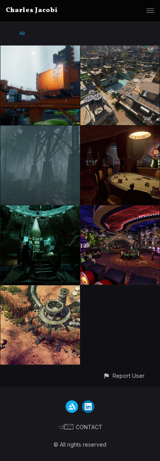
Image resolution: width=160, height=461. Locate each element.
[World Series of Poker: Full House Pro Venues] (120, 209)
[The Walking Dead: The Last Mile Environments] (40, 130)
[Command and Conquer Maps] (40, 289)
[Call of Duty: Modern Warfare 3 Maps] (120, 50)
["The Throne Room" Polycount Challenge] (40, 209)
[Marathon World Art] (40, 50)
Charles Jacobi (32, 10)
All (22, 33)
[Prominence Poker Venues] (120, 130)
